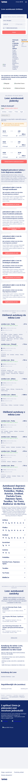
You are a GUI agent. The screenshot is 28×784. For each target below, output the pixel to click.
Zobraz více (5, 115)
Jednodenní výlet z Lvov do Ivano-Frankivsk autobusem (12, 213)
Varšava (4, 112)
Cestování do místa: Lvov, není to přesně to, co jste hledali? (13, 657)
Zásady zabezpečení (6, 775)
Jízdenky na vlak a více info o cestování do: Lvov (13, 661)
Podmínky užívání (19, 772)
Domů (3, 695)
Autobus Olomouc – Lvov (8, 676)
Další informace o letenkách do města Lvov (13, 665)
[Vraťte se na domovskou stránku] (4, 2)
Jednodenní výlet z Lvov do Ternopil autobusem (12, 188)
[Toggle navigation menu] (26, 2)
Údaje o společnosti (6, 772)
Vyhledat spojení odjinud (11, 108)
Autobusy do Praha (6, 688)
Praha (16, 112)
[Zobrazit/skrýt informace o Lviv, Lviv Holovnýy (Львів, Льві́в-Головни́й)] (25, 609)
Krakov (10, 112)
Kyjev (21, 112)
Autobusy (9, 695)
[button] (8, 24)
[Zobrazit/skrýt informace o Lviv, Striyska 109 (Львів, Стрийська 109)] (25, 619)
